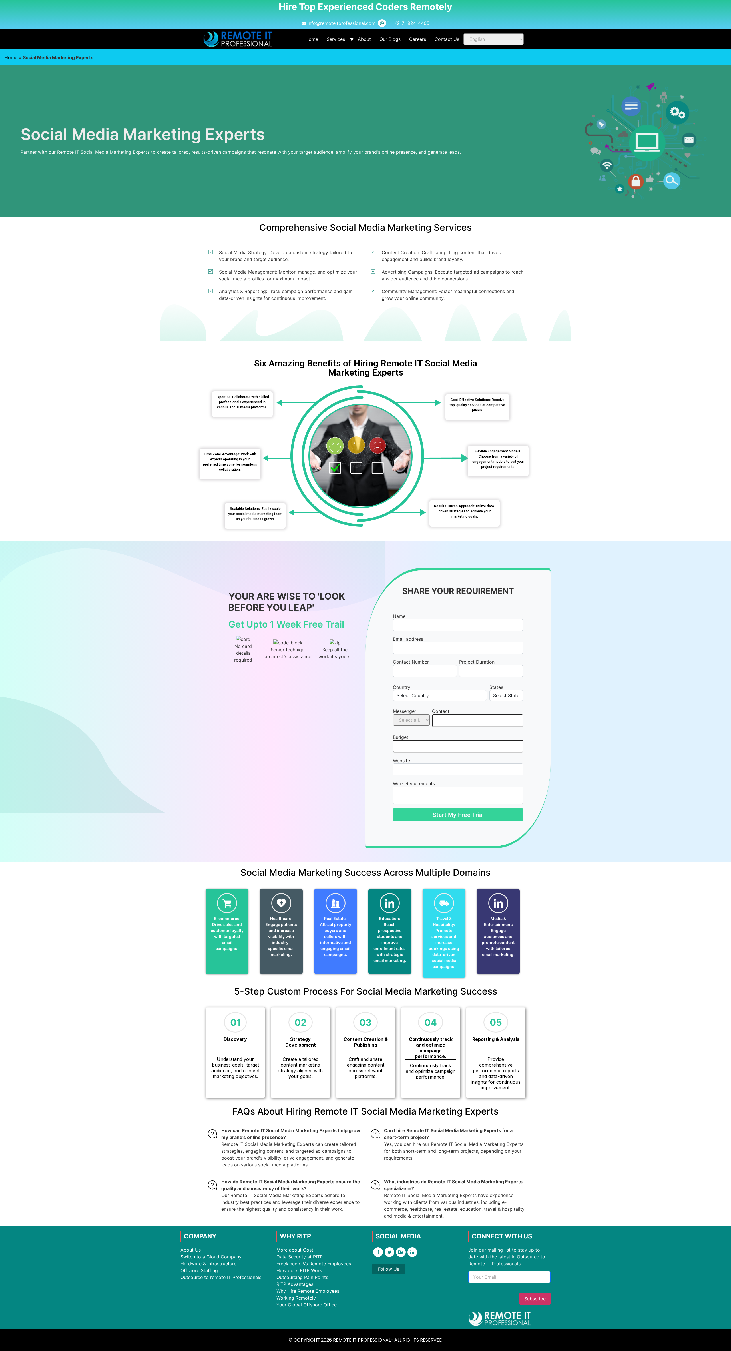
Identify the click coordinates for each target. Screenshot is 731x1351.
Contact (440, 711)
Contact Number (411, 662)
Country (401, 687)
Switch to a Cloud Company (211, 1257)
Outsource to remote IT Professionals (220, 1277)
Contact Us (447, 39)
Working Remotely (296, 1298)
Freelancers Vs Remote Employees (313, 1263)
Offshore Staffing (199, 1270)
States (496, 687)
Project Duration (477, 662)
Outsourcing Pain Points (302, 1277)
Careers (417, 39)
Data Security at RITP (299, 1257)
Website (401, 760)
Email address (408, 639)
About (364, 39)
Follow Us (388, 1269)
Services (336, 39)
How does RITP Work (299, 1270)
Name (399, 616)
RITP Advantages (294, 1284)
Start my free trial (458, 814)
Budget (400, 737)
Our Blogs (390, 39)
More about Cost (294, 1250)
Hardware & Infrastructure (208, 1263)
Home (311, 39)
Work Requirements (414, 783)
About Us (190, 1250)
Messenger (404, 711)
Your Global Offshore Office (306, 1305)
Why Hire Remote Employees (307, 1291)
